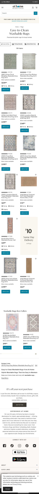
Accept (8, 489)
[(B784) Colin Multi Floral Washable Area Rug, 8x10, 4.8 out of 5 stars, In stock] (10, 102)
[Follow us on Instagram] (19, 445)
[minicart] (36, 7)
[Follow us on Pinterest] (27, 445)
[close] (38, 476)
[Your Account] (33, 7)
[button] (18, 7)
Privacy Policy (17, 484)
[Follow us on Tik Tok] (12, 445)
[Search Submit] (35, 13)
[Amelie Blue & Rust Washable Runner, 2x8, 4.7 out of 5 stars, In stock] (10, 225)
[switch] (17, 54)
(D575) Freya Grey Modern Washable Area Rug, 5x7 (17, 365)
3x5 (36, 365)
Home (17, 27)
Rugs (22, 27)
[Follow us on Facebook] (4, 445)
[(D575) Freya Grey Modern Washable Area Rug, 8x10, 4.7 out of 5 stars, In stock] (29, 61)
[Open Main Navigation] (2, 7)
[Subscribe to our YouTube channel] (34, 445)
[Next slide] (36, 354)
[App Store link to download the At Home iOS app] (20, 452)
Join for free (19, 404)
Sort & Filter (6, 44)
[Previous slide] (33, 354)
